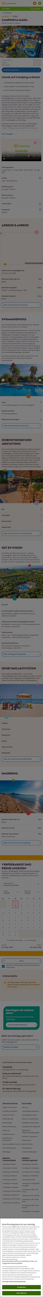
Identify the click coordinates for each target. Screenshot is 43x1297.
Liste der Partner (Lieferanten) (13, 1282)
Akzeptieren (21, 1287)
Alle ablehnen (21, 1293)
